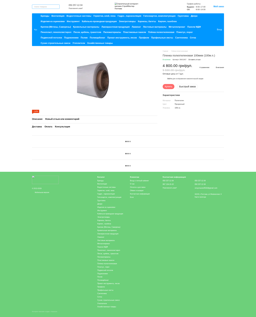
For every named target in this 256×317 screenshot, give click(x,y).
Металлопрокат (177, 27)
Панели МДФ (194, 27)
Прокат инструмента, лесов (122, 38)
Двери (194, 16)
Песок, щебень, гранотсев (87, 32)
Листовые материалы (155, 27)
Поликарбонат (97, 38)
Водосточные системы (79, 16)
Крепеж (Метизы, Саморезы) (56, 27)
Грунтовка (183, 16)
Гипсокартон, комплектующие (159, 16)
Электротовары (127, 21)
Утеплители (79, 43)
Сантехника (181, 38)
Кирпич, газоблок (167, 21)
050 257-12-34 (76, 5)
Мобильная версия (41, 192)
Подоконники (71, 38)
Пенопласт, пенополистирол (56, 32)
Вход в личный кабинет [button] (139, 181)
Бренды (45, 16)
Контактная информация (140, 194)
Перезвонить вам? (76, 8)
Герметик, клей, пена (104, 16)
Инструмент (73, 21)
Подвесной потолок (51, 38)
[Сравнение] (204, 29)
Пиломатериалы (112, 32)
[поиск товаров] (57, 7)
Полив (84, 38)
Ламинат (136, 27)
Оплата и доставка (137, 187)
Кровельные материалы (86, 27)
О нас (132, 184)
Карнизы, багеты (147, 21)
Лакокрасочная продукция (115, 27)
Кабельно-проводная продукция (99, 21)
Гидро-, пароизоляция (129, 16)
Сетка (193, 38)
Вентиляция (57, 16)
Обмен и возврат (137, 191)
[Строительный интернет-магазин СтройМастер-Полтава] (45, 180)
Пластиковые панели (134, 32)
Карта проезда (200, 197)
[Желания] (209, 29)
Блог (132, 197)
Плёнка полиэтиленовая (161, 32)
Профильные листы (162, 38)
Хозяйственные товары (100, 43)
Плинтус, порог (184, 32)
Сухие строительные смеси (55, 43)
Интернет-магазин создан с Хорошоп (44, 311)
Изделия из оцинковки (53, 21)
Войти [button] (169, 79)
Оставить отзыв (194, 59)
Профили (144, 38)
